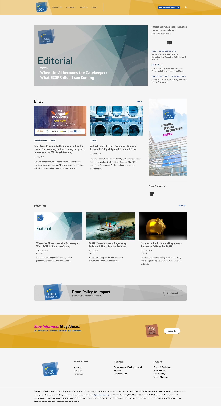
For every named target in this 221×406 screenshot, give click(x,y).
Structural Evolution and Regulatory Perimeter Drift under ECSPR (161, 245)
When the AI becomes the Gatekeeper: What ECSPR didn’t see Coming (57, 245)
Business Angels (41, 140)
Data (154, 51)
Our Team (78, 370)
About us (83, 7)
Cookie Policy (159, 373)
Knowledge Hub (167, 51)
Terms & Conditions (162, 367)
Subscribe (172, 331)
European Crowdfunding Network (128, 367)
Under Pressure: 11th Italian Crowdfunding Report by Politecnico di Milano (168, 57)
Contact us (78, 374)
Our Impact (71, 7)
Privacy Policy (159, 370)
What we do (57, 7)
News (53, 140)
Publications (178, 76)
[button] (140, 101)
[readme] (169, 43)
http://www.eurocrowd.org (101, 395)
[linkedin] (152, 194)
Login (94, 7)
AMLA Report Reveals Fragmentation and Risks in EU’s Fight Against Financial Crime (113, 147)
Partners (117, 370)
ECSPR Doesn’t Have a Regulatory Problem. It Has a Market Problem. (167, 69)
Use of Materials (161, 377)
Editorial (157, 65)
